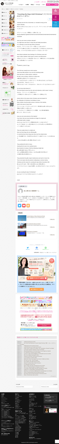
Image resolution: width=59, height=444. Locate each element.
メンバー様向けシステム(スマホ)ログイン (50, 400)
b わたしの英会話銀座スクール (5, 411)
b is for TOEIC (17, 404)
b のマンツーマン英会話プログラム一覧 (20, 412)
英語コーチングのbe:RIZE (32, 423)
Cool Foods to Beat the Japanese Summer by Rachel (34, 349)
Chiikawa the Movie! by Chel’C (29, 341)
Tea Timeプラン (17, 407)
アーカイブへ (53, 376)
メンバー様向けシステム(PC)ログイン (50, 397)
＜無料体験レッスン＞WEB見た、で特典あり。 (36, 320)
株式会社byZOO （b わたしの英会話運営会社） (35, 438)
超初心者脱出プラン (17, 401)
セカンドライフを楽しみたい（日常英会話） (21, 419)
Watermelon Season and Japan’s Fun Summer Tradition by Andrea (36, 358)
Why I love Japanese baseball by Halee (31, 354)
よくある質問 (36, 1)
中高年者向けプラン (17, 406)
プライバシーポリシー (4, 401)
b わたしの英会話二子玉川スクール (6, 415)
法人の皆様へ (31, 412)
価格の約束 (16, 437)
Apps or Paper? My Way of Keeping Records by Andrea (34, 365)
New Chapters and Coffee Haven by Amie (32, 361)
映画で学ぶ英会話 (31, 405)
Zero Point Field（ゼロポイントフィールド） (35, 424)
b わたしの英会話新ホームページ (33, 431)
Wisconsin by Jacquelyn (32, 231)
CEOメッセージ (3, 397)
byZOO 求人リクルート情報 (5, 403)
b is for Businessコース (18, 400)
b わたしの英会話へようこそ (5, 406)
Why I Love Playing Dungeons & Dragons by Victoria (34, 366)
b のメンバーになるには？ (18, 396)
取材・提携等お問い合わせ (32, 418)
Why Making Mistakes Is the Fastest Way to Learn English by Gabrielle (37, 351)
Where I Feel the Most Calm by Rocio (31, 374)
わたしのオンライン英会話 (18, 408)
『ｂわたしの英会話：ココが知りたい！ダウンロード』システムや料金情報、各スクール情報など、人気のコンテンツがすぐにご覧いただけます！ (36, 311)
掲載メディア (3, 402)
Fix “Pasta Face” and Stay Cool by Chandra (32, 352)
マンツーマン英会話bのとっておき (5, 421)
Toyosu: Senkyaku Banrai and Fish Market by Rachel (34, 372)
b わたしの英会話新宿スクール (5, 412)
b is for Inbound (17, 399)
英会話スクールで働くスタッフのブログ (48, 252)
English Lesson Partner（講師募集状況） (6, 416)
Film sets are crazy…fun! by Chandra (31, 360)
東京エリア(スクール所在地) (5, 410)
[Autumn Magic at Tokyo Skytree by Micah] (22, 218)
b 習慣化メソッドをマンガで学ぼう (6, 409)
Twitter (20, 207)
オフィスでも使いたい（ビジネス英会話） (20, 417)
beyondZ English (31, 434)
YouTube (24, 207)
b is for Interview (17, 402)
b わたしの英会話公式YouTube (33, 432)
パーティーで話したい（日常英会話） (20, 416)
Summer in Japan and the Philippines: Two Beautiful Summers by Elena (37, 353)
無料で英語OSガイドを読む (37, 289)
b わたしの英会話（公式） (32, 417)
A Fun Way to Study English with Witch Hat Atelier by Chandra (35, 368)
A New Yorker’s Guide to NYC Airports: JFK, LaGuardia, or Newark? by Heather (39, 348)
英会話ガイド (17, 398)
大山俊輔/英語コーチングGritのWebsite (34, 422)
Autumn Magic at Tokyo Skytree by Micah (36, 216)
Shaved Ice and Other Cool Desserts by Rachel (33, 356)
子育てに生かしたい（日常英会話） (19, 418)
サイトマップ (31, 419)
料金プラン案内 (17, 395)
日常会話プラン (17, 405)
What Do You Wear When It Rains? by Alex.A (32, 362)
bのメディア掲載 (31, 409)
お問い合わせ (43, 1)
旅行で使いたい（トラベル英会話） (19, 415)
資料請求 (56, 4)
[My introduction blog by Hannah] (22, 226)
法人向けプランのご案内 (32, 413)
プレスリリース (3, 400)
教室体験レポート (31, 408)
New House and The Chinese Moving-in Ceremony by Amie (35, 373)
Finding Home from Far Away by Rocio (31, 345)
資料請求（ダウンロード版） (33, 397)
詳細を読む (52, 219)
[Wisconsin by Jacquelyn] (22, 233)
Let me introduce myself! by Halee (30, 357)
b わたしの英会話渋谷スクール (5, 413)
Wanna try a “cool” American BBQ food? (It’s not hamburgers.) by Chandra (38, 370)
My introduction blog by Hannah (34, 223)
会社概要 (2, 395)
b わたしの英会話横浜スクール (5, 414)
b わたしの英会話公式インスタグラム (34, 433)
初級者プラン (17, 403)
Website (28, 207)
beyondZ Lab (31, 435)
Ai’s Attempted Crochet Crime (29, 364)
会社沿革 (2, 396)
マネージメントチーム (4, 398)
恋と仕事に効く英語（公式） (33, 416)
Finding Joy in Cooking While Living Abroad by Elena (34, 369)
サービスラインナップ (4, 399)
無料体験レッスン (50, 4)
